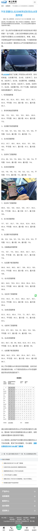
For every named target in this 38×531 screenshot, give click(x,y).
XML (24, 519)
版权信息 (19, 517)
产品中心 (11, 517)
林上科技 (4, 517)
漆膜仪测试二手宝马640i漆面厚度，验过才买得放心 (18, 479)
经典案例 (8, 6)
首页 (2, 6)
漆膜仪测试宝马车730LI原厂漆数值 (13, 463)
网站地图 (12, 519)
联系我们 (19, 519)
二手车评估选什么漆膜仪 (10, 475)
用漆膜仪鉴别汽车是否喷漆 (11, 482)
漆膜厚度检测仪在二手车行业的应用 (13, 471)
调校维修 (32, 517)
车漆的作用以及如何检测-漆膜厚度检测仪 (15, 467)
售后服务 (25, 517)
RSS (28, 519)
